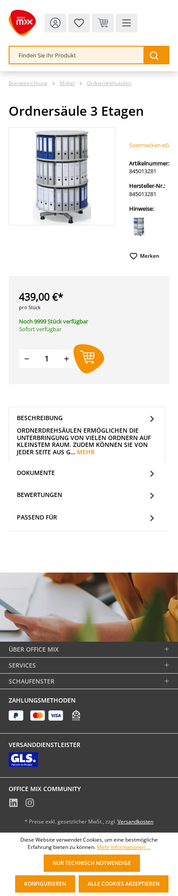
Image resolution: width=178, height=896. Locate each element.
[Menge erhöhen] (66, 358)
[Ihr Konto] (55, 23)
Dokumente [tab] (36, 473)
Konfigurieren (45, 883)
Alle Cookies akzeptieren (123, 883)
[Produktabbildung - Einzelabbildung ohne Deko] (62, 176)
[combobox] (77, 55)
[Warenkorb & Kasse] (103, 23)
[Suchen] (155, 55)
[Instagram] (30, 804)
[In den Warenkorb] (88, 358)
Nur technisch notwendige (92, 863)
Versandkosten (135, 821)
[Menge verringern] (27, 358)
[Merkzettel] (79, 23)
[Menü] (126, 23)
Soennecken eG (149, 145)
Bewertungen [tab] (39, 495)
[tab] (87, 434)
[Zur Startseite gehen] (22, 22)
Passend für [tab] (37, 517)
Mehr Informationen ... (123, 847)
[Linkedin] (13, 804)
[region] (62, 176)
